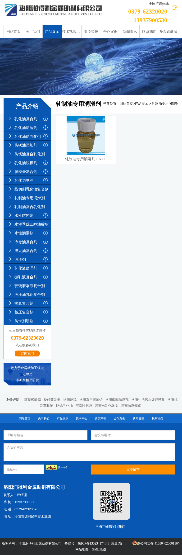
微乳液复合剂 (25, 277)
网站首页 (126, 103)
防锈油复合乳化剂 (29, 154)
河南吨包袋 (84, 406)
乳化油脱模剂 (25, 163)
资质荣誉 (100, 418)
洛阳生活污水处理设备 (148, 400)
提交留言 (133, 469)
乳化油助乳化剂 (27, 136)
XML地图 (99, 549)
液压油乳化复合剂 (29, 295)
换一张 (62, 467)
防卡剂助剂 (23, 321)
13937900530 (150, 20)
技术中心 (81, 418)
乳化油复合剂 (25, 119)
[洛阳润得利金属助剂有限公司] (54, 10)
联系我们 (157, 418)
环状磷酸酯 (32, 400)
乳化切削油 (23, 180)
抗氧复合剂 (23, 303)
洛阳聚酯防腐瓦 (117, 400)
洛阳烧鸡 (70, 400)
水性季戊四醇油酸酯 (31, 224)
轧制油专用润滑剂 (29, 198)
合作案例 (119, 418)
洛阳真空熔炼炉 (91, 400)
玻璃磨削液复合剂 (29, 286)
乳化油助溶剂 (25, 128)
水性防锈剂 (23, 215)
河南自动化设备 (106, 406)
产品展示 (141, 103)
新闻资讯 (138, 418)
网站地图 (82, 549)
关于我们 (43, 418)
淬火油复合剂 (25, 251)
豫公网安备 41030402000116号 (159, 543)
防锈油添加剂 (25, 145)
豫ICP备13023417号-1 (93, 543)
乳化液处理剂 (25, 268)
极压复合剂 (23, 312)
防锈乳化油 (64, 406)
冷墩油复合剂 (25, 242)
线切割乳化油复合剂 (31, 189)
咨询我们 (27, 353)
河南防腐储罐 (131, 406)
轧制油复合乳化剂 (29, 207)
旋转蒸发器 (52, 400)
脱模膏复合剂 (25, 172)
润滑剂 (20, 259)
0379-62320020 (147, 11)
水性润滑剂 (23, 233)
